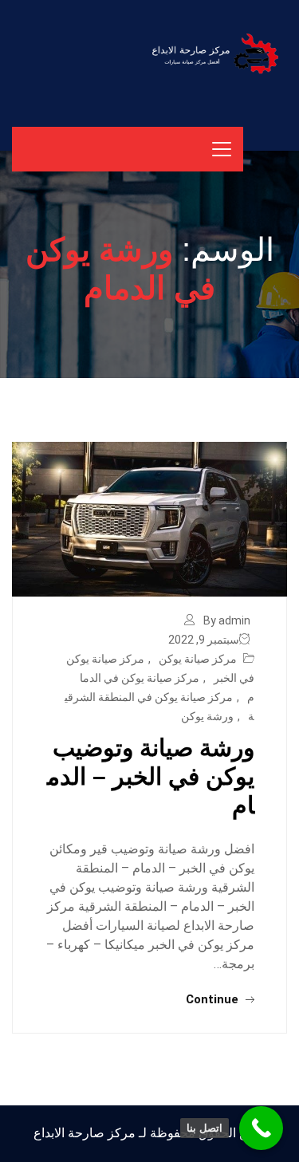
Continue (214, 999)
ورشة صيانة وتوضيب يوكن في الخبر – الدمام (150, 776)
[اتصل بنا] (261, 1128)
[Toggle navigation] (221, 149)
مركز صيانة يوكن (198, 658)
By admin (226, 620)
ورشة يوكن (207, 716)
